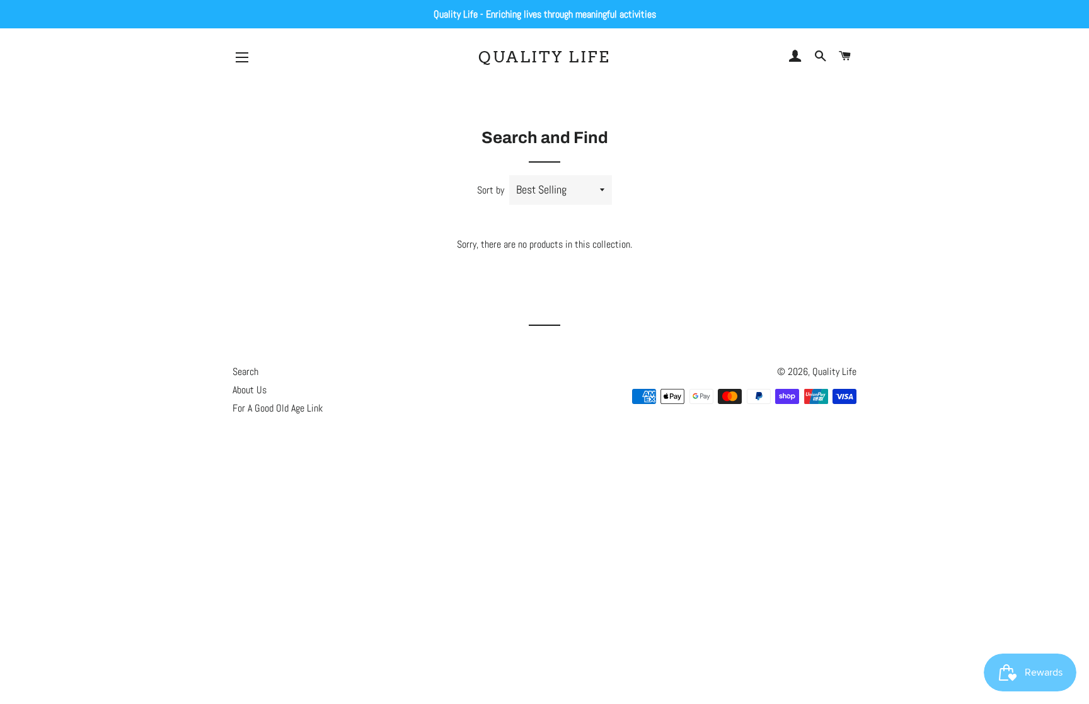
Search (245, 371)
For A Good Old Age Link (278, 408)
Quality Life (544, 56)
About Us (250, 389)
